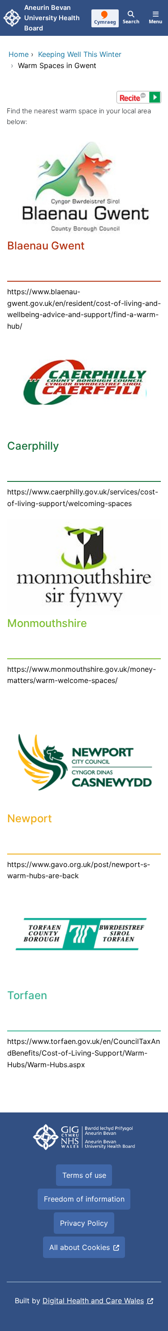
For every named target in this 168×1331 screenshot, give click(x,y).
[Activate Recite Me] (138, 97)
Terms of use (84, 1175)
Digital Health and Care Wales (93, 1300)
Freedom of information (84, 1198)
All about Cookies (79, 1247)
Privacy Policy (84, 1223)
